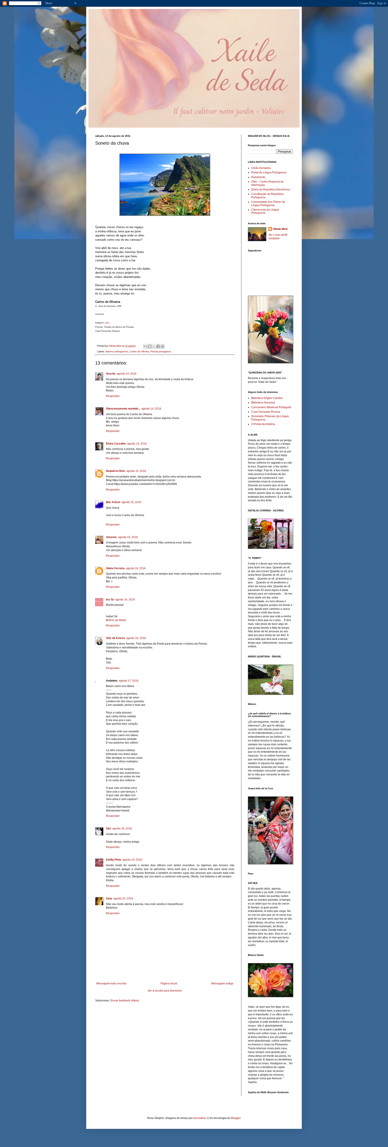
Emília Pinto (113, 859)
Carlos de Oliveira (139, 351)
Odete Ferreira (115, 568)
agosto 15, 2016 (136, 471)
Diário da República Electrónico (270, 189)
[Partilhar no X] (154, 346)
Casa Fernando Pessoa (265, 411)
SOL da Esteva (115, 638)
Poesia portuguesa (160, 351)
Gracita (110, 373)
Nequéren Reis (115, 471)
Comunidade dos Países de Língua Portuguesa (268, 203)
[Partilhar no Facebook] (158, 346)
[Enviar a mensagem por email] (145, 346)
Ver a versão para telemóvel (165, 990)
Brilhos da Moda (116, 620)
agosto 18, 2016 (122, 828)
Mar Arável (113, 502)
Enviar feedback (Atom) (124, 1000)
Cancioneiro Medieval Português (271, 407)
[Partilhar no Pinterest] (162, 346)
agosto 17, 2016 (129, 680)
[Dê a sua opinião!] (150, 346)
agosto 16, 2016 (136, 568)
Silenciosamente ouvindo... (123, 408)
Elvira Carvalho (116, 443)
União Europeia (261, 168)
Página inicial (169, 983)
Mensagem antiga (222, 983)
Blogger (235, 1118)
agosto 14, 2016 (127, 373)
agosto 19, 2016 (132, 859)
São (108, 828)
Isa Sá (110, 599)
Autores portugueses (116, 351)
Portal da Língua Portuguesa (268, 172)
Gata (109, 898)
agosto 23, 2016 (123, 898)
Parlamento (258, 177)
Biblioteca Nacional (263, 402)
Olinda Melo (280, 229)
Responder (113, 396)
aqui (107, 322)
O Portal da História (263, 424)
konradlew (199, 1118)
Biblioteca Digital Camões (267, 398)
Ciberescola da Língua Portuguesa (265, 211)
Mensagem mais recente (111, 983)
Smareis (111, 537)
